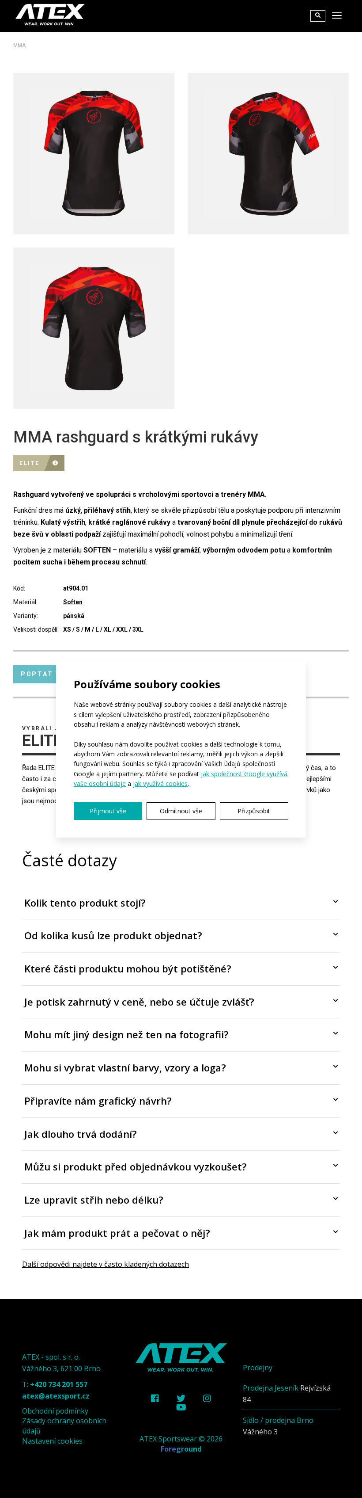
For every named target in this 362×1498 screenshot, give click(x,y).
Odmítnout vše (181, 811)
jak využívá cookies (160, 783)
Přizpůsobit (254, 811)
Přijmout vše (108, 811)
